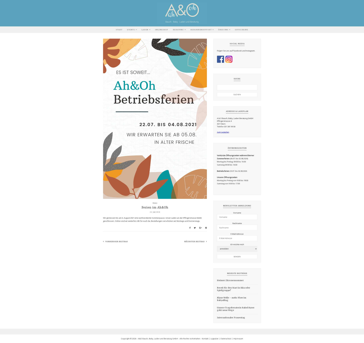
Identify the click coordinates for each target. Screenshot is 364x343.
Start (119, 30)
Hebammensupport (201, 30)
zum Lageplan (223, 132)
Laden (144, 30)
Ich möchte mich (237, 244)
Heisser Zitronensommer (230, 280)
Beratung (178, 30)
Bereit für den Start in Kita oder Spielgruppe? (233, 289)
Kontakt (205, 338)
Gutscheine (241, 30)
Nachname (237, 223)
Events (131, 30)
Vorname (237, 212)
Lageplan (215, 338)
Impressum (238, 338)
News (154, 203)
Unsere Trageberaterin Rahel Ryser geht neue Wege (236, 308)
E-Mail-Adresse (237, 234)
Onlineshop (161, 30)
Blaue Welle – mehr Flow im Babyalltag (231, 299)
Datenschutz (226, 338)
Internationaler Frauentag (231, 317)
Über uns (223, 30)
